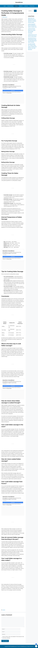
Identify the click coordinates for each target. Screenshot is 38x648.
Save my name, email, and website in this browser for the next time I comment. (13, 637)
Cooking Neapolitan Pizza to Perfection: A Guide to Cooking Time (32, 25)
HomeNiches (19, 2)
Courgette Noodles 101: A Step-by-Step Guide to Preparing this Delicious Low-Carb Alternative (32, 46)
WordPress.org (23, 646)
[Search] (35, 11)
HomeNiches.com (14, 646)
